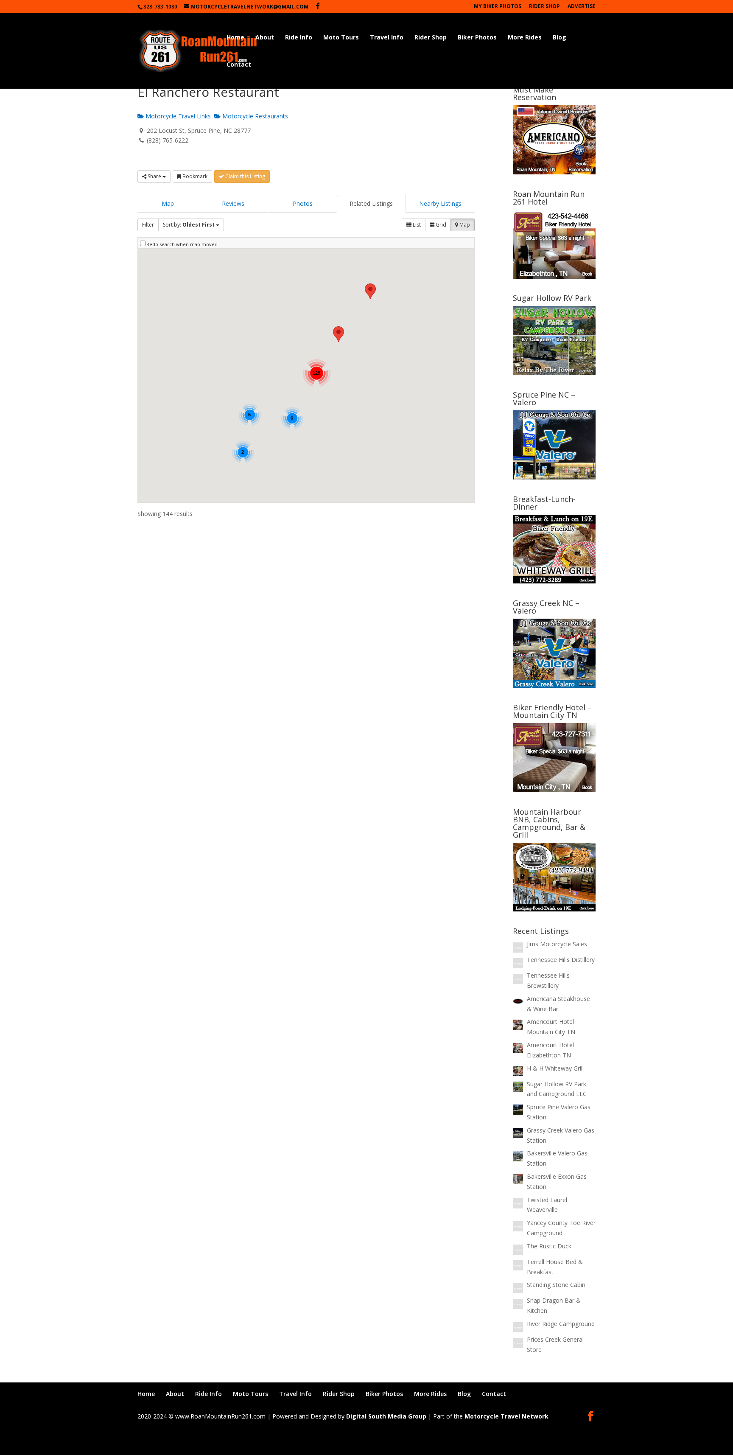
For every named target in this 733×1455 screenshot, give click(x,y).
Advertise (582, 7)
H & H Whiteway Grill (555, 1068)
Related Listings (371, 203)
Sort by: (189, 224)
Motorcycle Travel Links (177, 116)
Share (154, 176)
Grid (440, 224)
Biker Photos (477, 37)
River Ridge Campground (561, 1324)
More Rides (525, 37)
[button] (338, 334)
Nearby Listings (440, 203)
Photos (303, 203)
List (416, 224)
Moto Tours (341, 37)
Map (168, 203)
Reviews (233, 203)
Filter (148, 224)
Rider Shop (544, 7)
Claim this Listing (244, 176)
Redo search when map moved (182, 244)
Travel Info (386, 37)
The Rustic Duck (549, 1246)
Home (235, 37)
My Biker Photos (497, 7)
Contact (239, 65)
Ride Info (298, 37)
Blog (559, 37)
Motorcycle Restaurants (254, 116)
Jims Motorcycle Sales (557, 944)
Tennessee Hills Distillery (561, 960)
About (264, 37)
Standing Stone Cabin (556, 1285)
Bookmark (194, 176)
